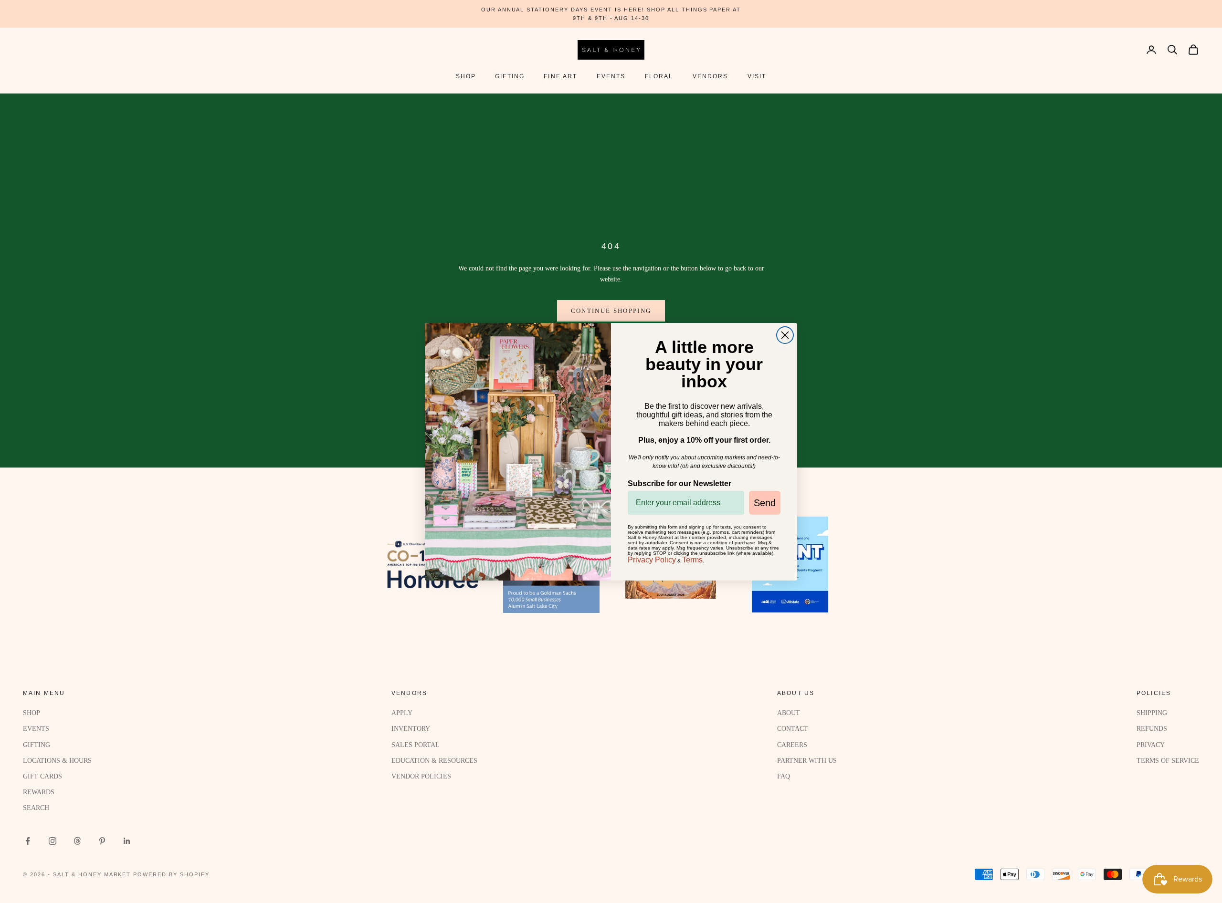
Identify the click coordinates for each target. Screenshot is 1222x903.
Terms (692, 560)
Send (765, 503)
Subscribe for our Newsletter (679, 483)
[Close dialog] (785, 335)
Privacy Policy (652, 560)
